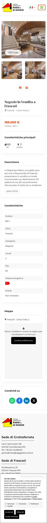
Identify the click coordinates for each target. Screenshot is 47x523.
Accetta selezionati (11, 517)
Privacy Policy (37, 499)
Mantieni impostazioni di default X (32, 476)
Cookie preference (23, 340)
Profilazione (35, 504)
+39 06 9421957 (12, 473)
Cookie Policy (26, 499)
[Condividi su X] (34, 401)
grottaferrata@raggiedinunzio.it (17, 453)
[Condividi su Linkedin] (27, 401)
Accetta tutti (9, 512)
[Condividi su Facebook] (19, 401)
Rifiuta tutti (20, 512)
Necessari (10, 504)
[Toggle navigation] (41, 7)
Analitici (10, 506)
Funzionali (22, 504)
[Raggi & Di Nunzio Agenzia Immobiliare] (13, 7)
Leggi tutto (12, 191)
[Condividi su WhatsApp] (12, 401)
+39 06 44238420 (13, 450)
